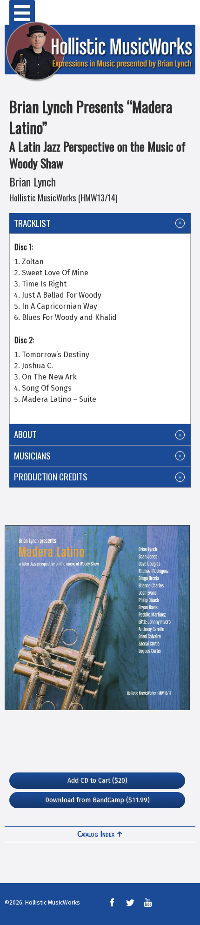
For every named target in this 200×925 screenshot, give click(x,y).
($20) (97, 781)
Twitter (129, 902)
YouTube (147, 902)
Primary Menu (22, 13)
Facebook (112, 902)
